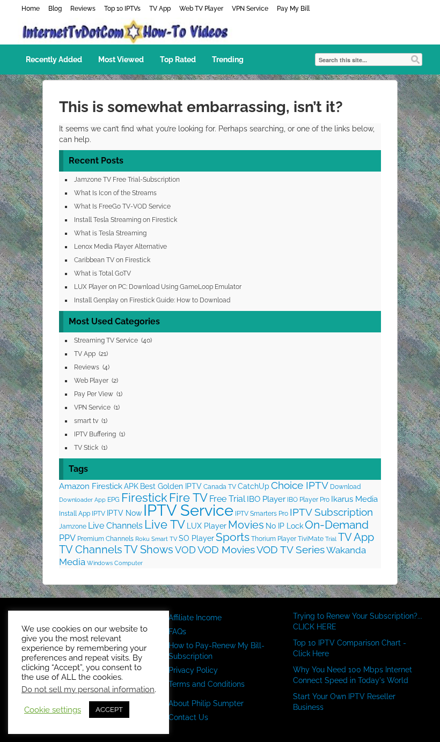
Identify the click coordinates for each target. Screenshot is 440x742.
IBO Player (266, 499)
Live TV (164, 524)
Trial (330, 539)
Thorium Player (273, 539)
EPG (113, 499)
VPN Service (250, 8)
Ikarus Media (354, 499)
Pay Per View (93, 394)
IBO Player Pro (308, 499)
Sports (233, 537)
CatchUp (253, 486)
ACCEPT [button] (109, 710)
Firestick (144, 497)
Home (30, 8)
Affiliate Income (195, 617)
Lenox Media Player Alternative (120, 246)
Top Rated (178, 59)
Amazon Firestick (90, 486)
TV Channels (90, 550)
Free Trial (227, 499)
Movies (246, 525)
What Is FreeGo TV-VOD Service (122, 206)
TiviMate (311, 539)
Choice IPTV (299, 485)
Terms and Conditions (206, 684)
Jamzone (72, 526)
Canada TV (219, 487)
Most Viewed (121, 59)
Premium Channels (105, 539)
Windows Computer (115, 563)
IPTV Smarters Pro (261, 513)
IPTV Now (124, 513)
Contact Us (188, 717)
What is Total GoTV (102, 273)
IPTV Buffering (95, 434)
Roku (142, 539)
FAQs (177, 631)
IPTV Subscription (331, 512)
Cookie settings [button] (52, 709)
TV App (160, 8)
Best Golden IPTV (171, 486)
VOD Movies (226, 549)
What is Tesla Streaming (110, 233)
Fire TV (188, 497)
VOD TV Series (290, 549)
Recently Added (54, 59)
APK (131, 486)
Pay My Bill (293, 8)
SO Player (196, 538)
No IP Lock (284, 526)
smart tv (86, 421)
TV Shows (148, 550)
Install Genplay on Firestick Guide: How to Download (152, 300)
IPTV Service (188, 510)
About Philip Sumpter (206, 703)
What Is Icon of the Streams (115, 193)
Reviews (83, 8)
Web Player (91, 380)
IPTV (98, 513)
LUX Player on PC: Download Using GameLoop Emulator (157, 287)
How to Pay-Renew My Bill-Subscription (216, 651)
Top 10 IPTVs (122, 8)
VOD (185, 549)
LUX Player (206, 526)
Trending (228, 59)
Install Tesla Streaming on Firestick (125, 220)
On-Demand (337, 524)
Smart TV (164, 539)
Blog (55, 8)
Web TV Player (201, 8)
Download (345, 487)
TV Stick (86, 447)
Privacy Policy (193, 670)
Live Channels (115, 526)
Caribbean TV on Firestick (112, 260)
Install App (74, 513)
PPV (67, 538)
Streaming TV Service (106, 340)
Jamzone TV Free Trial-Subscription (127, 179)
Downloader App (82, 499)
